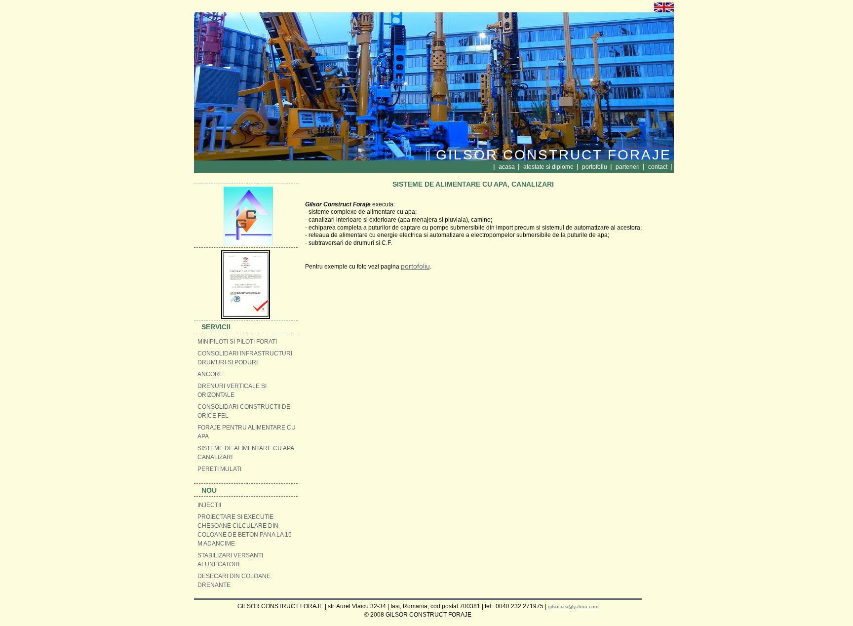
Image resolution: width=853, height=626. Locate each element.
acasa (507, 167)
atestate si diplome (549, 167)
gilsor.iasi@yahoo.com (573, 606)
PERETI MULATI (219, 469)
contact (658, 167)
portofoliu (595, 167)
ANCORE (210, 374)
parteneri (628, 167)
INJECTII (209, 505)
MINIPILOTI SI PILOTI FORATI (237, 342)
